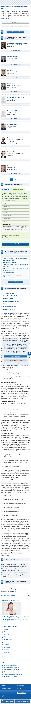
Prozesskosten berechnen (11, 669)
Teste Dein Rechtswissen (15, 32)
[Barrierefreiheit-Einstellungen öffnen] (29, 353)
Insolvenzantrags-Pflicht (11, 301)
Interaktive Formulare (10, 676)
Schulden (15, 377)
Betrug (27, 489)
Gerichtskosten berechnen (12, 672)
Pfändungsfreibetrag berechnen (13, 674)
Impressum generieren (10, 665)
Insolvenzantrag (8, 298)
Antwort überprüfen (15, 282)
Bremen (6, 642)
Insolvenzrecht (7, 313)
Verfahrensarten (8, 293)
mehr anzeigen (8, 657)
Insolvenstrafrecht (9, 309)
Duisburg (6, 652)
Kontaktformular (7, 619)
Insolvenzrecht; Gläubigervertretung (13, 589)
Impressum (10, 363)
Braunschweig (8, 639)
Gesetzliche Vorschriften (11, 296)
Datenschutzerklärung (18, 363)
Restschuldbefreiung (9, 306)
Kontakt (4, 685)
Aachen (6, 629)
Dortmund (7, 647)
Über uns (20, 688)
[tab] (15, 22)
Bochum (6, 634)
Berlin (5, 632)
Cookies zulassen (15, 356)
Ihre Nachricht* (7, 224)
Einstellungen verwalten (16, 360)
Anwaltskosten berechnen (11, 667)
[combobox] (15, 203)
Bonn (5, 637)
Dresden (6, 649)
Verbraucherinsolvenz (10, 304)
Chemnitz (6, 644)
